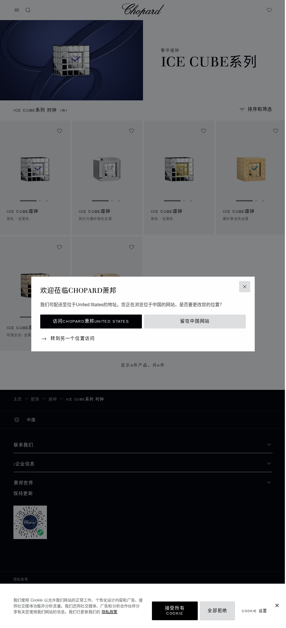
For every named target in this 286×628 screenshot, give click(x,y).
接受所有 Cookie (175, 611)
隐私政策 (109, 611)
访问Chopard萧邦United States (91, 321)
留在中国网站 (195, 321)
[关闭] (277, 605)
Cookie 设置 (254, 611)
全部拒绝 (217, 610)
